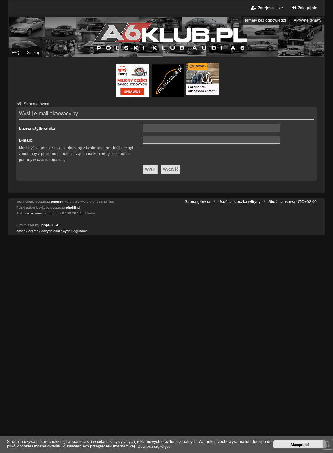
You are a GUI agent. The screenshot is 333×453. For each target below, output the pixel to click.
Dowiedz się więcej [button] (155, 446)
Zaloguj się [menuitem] (307, 8)
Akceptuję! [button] (299, 445)
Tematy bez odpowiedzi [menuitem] (265, 20)
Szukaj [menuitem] (33, 52)
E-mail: (25, 140)
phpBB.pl (73, 207)
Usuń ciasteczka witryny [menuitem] (239, 202)
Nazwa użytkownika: (38, 128)
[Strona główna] (166, 36)
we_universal (34, 213)
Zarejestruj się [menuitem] (270, 8)
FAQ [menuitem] (15, 52)
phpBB (56, 201)
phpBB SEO (51, 225)
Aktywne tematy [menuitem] (307, 20)
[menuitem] (43, 231)
